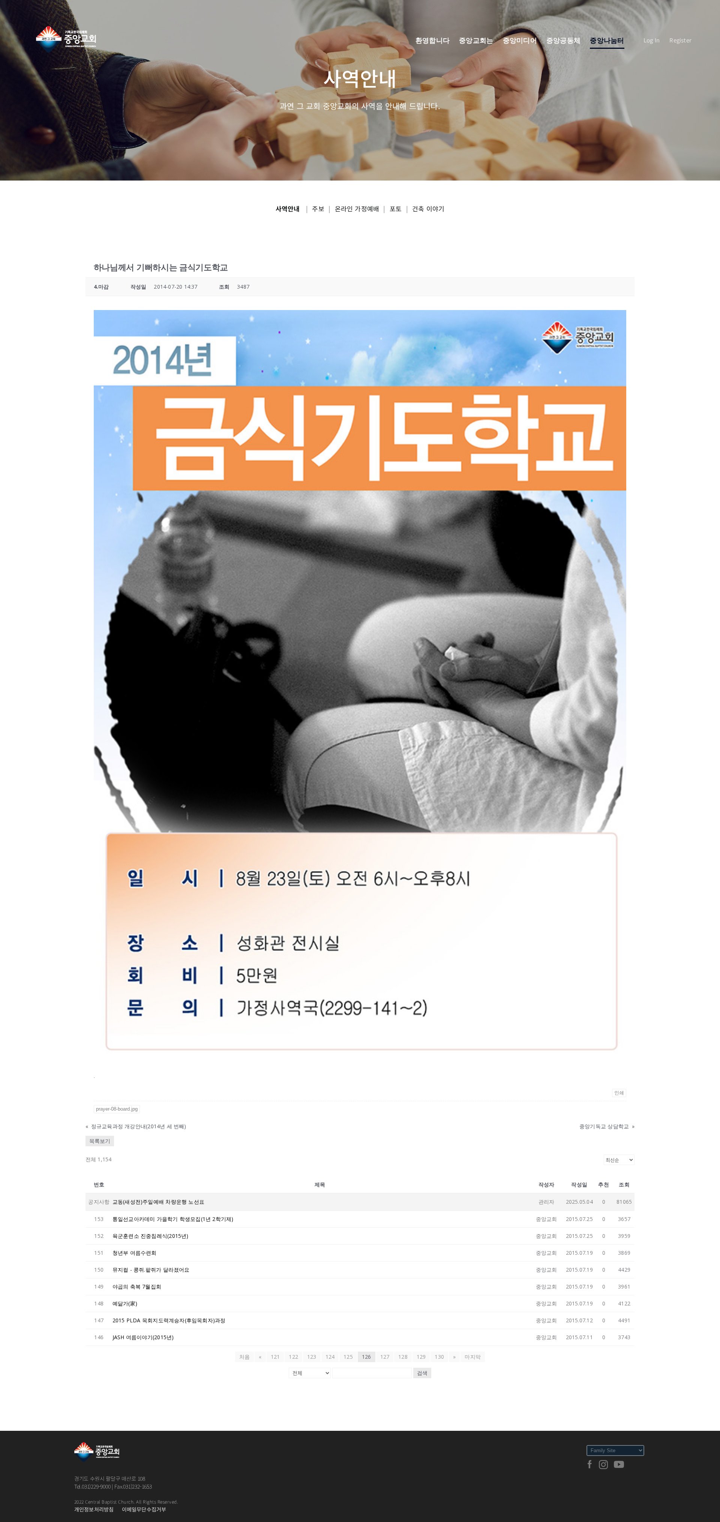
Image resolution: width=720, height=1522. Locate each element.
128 (403, 1356)
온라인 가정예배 (357, 208)
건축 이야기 (428, 208)
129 (421, 1356)
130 (439, 1356)
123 (311, 1356)
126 (366, 1356)
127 (385, 1356)
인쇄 (619, 1093)
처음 (244, 1356)
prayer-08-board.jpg (117, 1109)
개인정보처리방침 (94, 1509)
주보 (318, 208)
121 (275, 1356)
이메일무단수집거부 (144, 1509)
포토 (396, 208)
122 (293, 1356)
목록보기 (99, 1140)
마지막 (473, 1356)
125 (348, 1356)
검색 (422, 1373)
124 (330, 1356)
